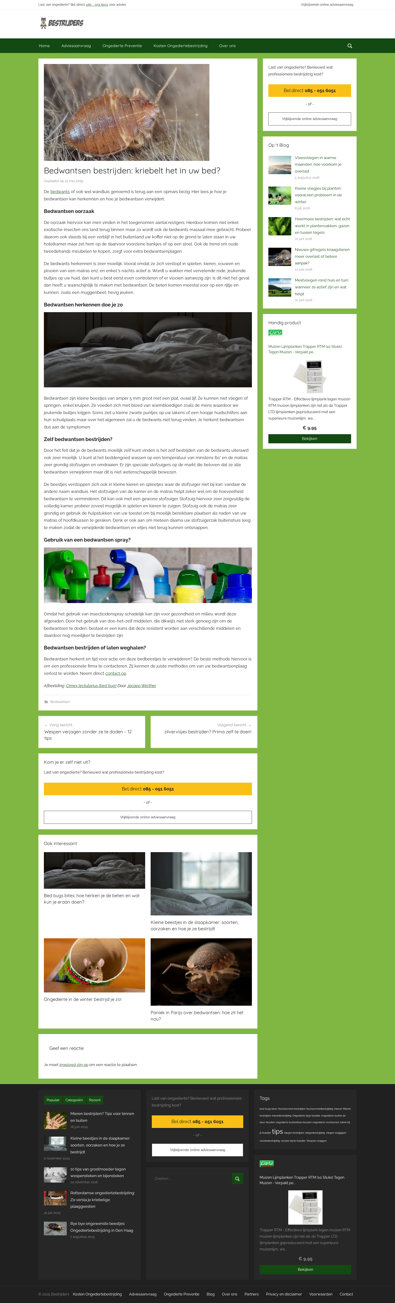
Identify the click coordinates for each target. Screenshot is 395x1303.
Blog (211, 1294)
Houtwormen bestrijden (291, 1108)
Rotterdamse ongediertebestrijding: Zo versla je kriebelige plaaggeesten (102, 1200)
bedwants (60, 191)
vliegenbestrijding (315, 1132)
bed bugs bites (268, 1108)
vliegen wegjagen (336, 1132)
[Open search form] (350, 45)
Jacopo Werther (141, 685)
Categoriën (74, 1100)
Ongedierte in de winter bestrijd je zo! (82, 999)
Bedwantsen (60, 702)
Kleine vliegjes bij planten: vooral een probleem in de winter (318, 195)
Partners (252, 1294)
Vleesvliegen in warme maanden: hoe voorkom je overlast (318, 164)
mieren (338, 1108)
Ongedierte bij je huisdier (306, 1115)
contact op (115, 673)
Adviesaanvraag (76, 45)
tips (277, 1131)
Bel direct (148, 789)
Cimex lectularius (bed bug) (91, 685)
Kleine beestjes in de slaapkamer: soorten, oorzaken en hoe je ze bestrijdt (100, 1145)
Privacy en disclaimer (284, 1294)
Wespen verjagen (316, 1140)
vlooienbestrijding (270, 1140)
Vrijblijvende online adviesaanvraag (327, 4)
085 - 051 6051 (97, 4)
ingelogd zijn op (73, 1064)
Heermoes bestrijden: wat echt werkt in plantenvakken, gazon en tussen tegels (322, 226)
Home (44, 45)
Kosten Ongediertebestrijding (181, 45)
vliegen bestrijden (294, 1132)
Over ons (227, 45)
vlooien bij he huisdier (293, 1140)
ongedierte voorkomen (325, 1122)
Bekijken (309, 438)
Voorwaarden (320, 1294)
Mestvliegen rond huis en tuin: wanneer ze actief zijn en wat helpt (322, 287)
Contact (346, 1294)
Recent (95, 1100)
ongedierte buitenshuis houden (294, 1122)
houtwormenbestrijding (319, 1108)
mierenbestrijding (281, 1115)
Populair (53, 1100)
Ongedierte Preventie (122, 45)
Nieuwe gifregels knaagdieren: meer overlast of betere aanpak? (322, 256)
